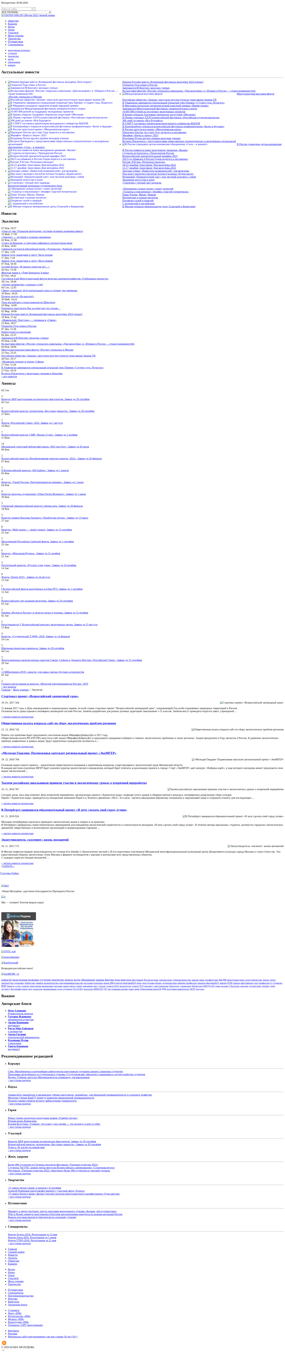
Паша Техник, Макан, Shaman (139, 194)
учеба (272, 986)
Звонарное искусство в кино (138, 179)
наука (266, 980)
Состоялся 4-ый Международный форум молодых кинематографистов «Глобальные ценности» (55, 278)
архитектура (125, 986)
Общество (13, 1260)
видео (11, 59)
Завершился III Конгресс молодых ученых (146, 87)
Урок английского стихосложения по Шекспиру (28, 302)
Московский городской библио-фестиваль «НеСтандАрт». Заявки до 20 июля (45, 446)
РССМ (211, 986)
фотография (16, 989)
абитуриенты (246, 983)
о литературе (20, 1030)
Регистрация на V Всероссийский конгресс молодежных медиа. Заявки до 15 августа (49, 624)
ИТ (105, 989)
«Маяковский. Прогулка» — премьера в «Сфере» (29, 320)
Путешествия (15, 41)
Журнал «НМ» (16, 1319)
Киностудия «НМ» (18, 1322)
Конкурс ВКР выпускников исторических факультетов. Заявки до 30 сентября (45, 399)
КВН (205, 986)
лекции (223, 983)
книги (25, 989)
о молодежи (18, 1042)
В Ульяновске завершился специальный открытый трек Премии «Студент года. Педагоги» (173, 102)
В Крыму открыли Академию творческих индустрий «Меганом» (159, 114)
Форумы (12, 1298)
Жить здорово (16, 35)
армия (137, 989)
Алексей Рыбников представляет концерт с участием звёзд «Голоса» (46, 1190)
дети (144, 983)
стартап (102, 986)
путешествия (255, 986)
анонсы (69, 979)
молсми (224, 986)
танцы (79, 986)
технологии (37, 989)
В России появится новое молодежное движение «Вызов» (155, 150)
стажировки (185, 986)
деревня (265, 986)
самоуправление (161, 986)
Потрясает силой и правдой (138, 200)
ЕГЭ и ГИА (78, 989)
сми (109, 989)
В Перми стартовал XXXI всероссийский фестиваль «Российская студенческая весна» (171, 117)
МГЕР (192, 989)
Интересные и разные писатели (140, 197)
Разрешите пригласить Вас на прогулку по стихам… (30, 308)
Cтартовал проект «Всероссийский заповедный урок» (40, 696)
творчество (13, 56)
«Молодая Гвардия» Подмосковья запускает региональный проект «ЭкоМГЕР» (58, 753)
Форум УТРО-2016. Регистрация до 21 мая (32, 1240)
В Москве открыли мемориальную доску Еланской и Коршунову (159, 206)
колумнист (18, 1024)
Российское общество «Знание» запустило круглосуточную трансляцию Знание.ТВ (169, 99)
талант (131, 989)
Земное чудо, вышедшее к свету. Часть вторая (26, 255)
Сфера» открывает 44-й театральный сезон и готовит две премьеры (39, 290)
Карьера (12, 23)
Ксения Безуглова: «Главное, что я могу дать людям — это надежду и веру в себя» (54, 1124)
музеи (59, 989)
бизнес (158, 983)
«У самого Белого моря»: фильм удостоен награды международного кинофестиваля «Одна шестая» (64, 1193)
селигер (135, 986)
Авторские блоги (17, 1304)
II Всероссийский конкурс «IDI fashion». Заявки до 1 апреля (35, 470)
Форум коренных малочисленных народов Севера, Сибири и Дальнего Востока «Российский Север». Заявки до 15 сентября (71, 660)
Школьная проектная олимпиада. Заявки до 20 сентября (32, 648)
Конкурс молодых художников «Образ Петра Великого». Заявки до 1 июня (43, 494)
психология (88, 989)
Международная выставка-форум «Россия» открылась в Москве (37, 349)
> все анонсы (8, 686)
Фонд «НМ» (15, 1313)
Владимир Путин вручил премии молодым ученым (151, 138)
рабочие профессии (187, 983)
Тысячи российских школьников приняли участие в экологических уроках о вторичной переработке (74, 783)
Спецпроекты (15, 44)
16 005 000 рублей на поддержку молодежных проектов (153, 111)
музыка (151, 983)
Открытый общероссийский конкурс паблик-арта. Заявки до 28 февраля (42, 506)
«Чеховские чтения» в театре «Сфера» (22, 361)
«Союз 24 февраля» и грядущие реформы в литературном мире (36, 243)
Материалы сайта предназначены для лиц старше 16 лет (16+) (42, 1336)
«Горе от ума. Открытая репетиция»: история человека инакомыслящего (42, 231)
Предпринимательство (20, 1295)
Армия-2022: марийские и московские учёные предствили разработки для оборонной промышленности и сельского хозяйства (80, 1094)
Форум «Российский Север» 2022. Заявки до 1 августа (32, 423)
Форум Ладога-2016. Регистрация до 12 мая (32, 1234)
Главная (5, 689)
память (39, 983)
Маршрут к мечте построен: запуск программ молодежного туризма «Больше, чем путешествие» (62, 1211)
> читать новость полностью (17, 716)
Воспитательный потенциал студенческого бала (35, 185)
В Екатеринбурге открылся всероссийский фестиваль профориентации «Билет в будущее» (173, 126)
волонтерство (51, 983)
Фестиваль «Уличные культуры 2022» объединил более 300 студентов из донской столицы (59, 1170)
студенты (12, 53)
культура (118, 983)
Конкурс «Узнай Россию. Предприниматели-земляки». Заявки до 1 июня (42, 482)
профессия (264, 983)
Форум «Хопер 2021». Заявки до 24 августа (25, 577)
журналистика (170, 983)
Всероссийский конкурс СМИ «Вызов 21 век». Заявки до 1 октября (39, 434)
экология (244, 986)
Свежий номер (16, 1252)
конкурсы (126, 979)
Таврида (10, 986)
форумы (109, 979)
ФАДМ (222, 980)
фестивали (137, 979)
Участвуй (13, 32)
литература (7, 983)
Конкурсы (13, 1301)
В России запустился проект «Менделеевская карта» (152, 129)
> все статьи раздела (19, 1080)
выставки (58, 986)
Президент (174, 986)
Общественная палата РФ (150, 989)
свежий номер (47, 15)
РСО (142, 986)
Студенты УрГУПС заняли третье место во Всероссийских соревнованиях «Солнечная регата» (61, 1167)
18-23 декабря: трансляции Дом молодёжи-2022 (149, 165)
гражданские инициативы (41, 986)
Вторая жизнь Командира (22, 1121)
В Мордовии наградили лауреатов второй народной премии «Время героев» (165, 105)
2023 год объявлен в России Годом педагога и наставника (155, 159)
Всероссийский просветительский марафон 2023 (149, 156)
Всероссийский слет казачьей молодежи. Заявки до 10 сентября (37, 600)
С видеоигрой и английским (138, 203)
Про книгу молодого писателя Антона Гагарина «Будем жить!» (158, 173)
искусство (200, 989)
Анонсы (12, 1257)
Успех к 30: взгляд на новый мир (26, 1147)
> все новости (9, 376)
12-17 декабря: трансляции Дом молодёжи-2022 (149, 168)
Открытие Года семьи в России (140, 85)
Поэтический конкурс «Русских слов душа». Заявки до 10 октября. (39, 565)
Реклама (12, 1333)
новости (6, 979)
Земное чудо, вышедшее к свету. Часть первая (27, 260)
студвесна (277, 983)
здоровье (19, 983)
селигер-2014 (112, 986)
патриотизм (165, 979)
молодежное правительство (178, 989)
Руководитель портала (20, 1012)
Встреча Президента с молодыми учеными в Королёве (32, 373)
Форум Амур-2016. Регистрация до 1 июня (32, 1237)
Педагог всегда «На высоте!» (17, 296)
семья (217, 986)
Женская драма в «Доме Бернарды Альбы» (25, 272)
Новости (13, 1255)
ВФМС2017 (99, 989)
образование (14, 62)
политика (98, 983)
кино (202, 980)
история (88, 983)
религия (25, 986)
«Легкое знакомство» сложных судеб (22, 284)
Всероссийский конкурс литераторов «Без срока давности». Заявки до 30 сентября (47, 411)
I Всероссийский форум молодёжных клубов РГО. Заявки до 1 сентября (41, 589)
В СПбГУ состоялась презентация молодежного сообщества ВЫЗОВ (161, 123)
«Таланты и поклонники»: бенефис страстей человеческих (155, 191)
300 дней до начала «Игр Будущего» (142, 120)
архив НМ (108, 983)
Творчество (14, 38)
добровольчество (182, 979)
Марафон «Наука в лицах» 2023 (140, 135)
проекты (201, 983)
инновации (88, 986)
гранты (236, 983)
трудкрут (5, 989)
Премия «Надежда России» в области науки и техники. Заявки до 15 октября (44, 612)
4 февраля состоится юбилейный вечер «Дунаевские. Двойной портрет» (42, 249)
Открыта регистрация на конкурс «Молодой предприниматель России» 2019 (44, 683)
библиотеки (197, 986)
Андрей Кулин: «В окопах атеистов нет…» (25, 266)
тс (271, 983)
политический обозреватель (23, 1036)
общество (13, 20)
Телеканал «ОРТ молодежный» (25, 1325)
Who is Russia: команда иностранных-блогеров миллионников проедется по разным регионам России (65, 1214)
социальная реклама (119, 989)
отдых (18, 986)
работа (72, 986)
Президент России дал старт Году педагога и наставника (154, 132)
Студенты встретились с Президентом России (148, 153)
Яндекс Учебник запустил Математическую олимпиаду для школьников (49, 1077)
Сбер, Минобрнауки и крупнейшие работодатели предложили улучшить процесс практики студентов (65, 1071)
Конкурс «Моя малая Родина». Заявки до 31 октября (30, 553)
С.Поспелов (234, 986)
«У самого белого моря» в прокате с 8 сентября (34, 1187)
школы (195, 980)
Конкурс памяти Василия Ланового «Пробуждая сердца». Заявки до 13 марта (44, 517)
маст (96, 986)
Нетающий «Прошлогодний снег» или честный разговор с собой (159, 176)
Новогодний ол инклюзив (16, 332)
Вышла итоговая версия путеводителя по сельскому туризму (42, 1217)
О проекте (13, 1310)
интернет (148, 986)
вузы (117, 979)
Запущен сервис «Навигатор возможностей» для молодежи (155, 170)
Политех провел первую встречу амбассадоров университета (42, 1100)
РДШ (164, 989)
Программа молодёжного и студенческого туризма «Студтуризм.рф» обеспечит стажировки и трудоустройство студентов (76, 1074)
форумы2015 (212, 983)
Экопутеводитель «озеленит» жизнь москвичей (35, 839)
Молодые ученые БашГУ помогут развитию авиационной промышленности (51, 1097)
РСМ (229, 983)
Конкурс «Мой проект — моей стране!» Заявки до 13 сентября (36, 529)
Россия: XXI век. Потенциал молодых (143, 162)
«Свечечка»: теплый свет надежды (141, 182)
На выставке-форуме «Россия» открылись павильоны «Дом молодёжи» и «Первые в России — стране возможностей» (189, 90)
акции (66, 986)
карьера (11, 65)
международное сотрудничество (244, 980)
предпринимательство (71, 983)
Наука (11, 26)
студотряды (67, 989)
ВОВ (3, 986)
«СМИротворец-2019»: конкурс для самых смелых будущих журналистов (42, 672)
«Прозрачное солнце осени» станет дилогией (147, 188)
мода (30, 989)
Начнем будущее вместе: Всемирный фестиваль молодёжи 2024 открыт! (163, 82)
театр (139, 983)
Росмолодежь (151, 979)
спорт (272, 980)
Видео (11, 1269)
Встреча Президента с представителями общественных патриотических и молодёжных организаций (179, 141)
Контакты (13, 1330)
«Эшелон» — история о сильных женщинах (26, 237)
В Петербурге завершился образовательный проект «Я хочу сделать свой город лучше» (64, 810)
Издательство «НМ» (19, 1316)
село (256, 983)
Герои (11, 29)
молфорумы (211, 980)
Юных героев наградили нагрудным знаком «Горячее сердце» (43, 1118)
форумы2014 (129, 983)
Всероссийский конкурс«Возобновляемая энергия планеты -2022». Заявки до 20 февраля (51, 458)
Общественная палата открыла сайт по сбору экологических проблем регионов (58, 723)
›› (13, 866)
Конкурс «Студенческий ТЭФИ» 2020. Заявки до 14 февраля (35, 636)
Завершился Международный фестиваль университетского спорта (159, 108)
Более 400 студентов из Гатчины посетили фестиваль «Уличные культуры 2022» (53, 1164)
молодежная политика (19, 50)
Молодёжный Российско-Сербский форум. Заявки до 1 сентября (37, 541)
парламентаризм (50, 989)
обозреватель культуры (21, 1018)
